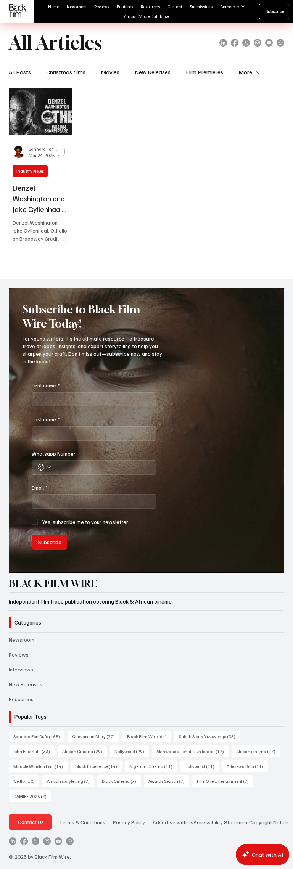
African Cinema (84, 751)
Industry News (30, 171)
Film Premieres (204, 72)
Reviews (19, 654)
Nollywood (131, 751)
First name (46, 385)
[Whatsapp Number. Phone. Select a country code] (44, 467)
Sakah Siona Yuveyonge (209, 736)
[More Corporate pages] (243, 6)
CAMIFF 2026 (32, 796)
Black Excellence (98, 766)
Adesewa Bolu (247, 766)
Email (39, 487)
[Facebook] (234, 43)
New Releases (153, 72)
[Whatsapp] (280, 43)
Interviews (21, 669)
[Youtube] (269, 43)
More (245, 72)
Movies (110, 72)
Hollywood (202, 766)
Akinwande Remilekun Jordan (192, 751)
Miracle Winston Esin (40, 766)
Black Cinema (121, 781)
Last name (46, 419)
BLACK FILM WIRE (53, 583)
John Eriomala (34, 751)
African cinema (258, 751)
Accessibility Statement (221, 822)
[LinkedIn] (223, 43)
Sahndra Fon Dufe (38, 736)
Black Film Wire (149, 736)
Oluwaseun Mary (95, 736)
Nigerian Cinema (153, 766)
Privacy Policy (129, 822)
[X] (246, 43)
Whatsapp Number (54, 453)
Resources (21, 699)
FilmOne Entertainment (225, 781)
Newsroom (21, 639)
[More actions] (66, 151)
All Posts (20, 72)
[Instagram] (257, 43)
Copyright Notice (268, 822)
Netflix (26, 781)
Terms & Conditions (82, 822)
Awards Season (168, 781)
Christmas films (65, 72)
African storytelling (70, 781)
